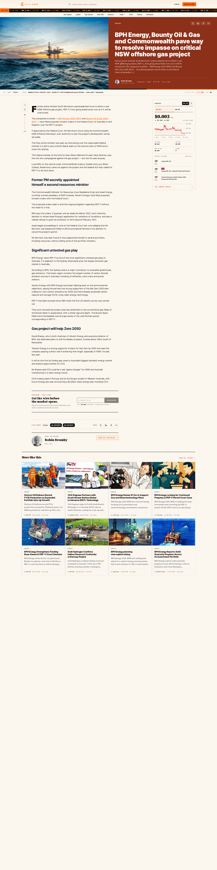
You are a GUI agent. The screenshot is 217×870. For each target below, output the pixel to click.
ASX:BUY (69, 425)
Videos (139, 14)
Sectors (111, 14)
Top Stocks (89, 14)
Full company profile (163, 187)
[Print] (25, 109)
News (9, 92)
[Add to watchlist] (191, 103)
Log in (176, 4)
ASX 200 (100, 14)
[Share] (25, 105)
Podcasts (149, 14)
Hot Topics (68, 14)
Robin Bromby (126, 81)
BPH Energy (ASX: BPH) (69, 118)
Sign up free (189, 4)
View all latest (186, 458)
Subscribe (111, 400)
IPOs (131, 14)
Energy (45, 425)
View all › (189, 156)
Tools (121, 14)
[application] (174, 131)
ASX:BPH (57, 425)
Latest (78, 14)
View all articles (106, 437)
